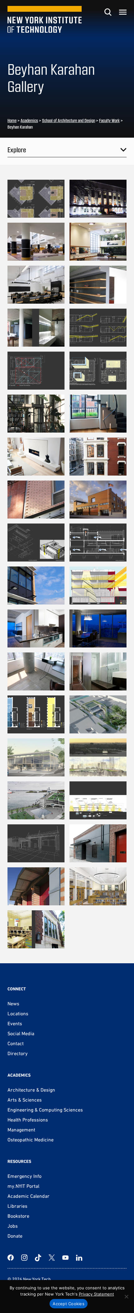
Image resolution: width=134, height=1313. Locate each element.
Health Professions (27, 1119)
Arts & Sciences (24, 1099)
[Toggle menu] (123, 12)
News (13, 1003)
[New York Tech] (44, 19)
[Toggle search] (108, 12)
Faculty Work (109, 120)
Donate (14, 1236)
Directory (17, 1053)
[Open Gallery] (36, 199)
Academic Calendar (28, 1196)
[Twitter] (52, 1257)
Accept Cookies (68, 1303)
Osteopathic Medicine (30, 1139)
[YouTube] (65, 1257)
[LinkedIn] (79, 1257)
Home (12, 120)
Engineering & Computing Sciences (45, 1109)
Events (14, 1023)
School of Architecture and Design (68, 120)
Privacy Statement (96, 1294)
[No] (126, 1296)
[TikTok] (38, 1257)
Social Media (20, 1033)
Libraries (17, 1206)
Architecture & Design (31, 1090)
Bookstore (18, 1216)
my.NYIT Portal (23, 1186)
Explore (16, 149)
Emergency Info (24, 1176)
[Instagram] (24, 1257)
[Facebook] (10, 1257)
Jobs (12, 1226)
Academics (29, 120)
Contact (15, 1043)
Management (21, 1129)
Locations (17, 1013)
